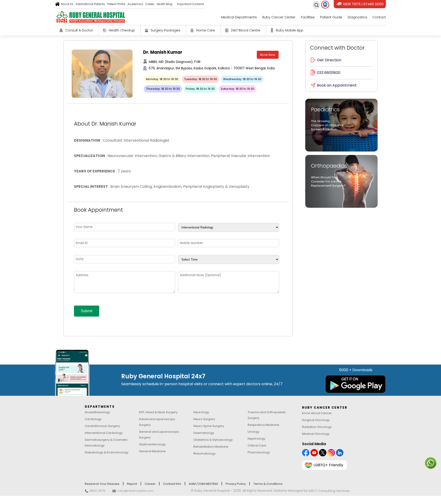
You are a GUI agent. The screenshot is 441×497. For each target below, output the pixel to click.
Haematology (203, 433)
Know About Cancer (317, 413)
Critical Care (257, 445)
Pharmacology (259, 452)
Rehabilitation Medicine (210, 446)
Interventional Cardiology (104, 433)
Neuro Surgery (204, 419)
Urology (253, 432)
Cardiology (93, 419)
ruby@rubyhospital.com (136, 491)
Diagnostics (357, 17)
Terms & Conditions (268, 484)
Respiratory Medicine (263, 425)
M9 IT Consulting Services (329, 491)
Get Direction (329, 60)
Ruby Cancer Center (278, 17)
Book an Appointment (337, 85)
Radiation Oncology (317, 427)
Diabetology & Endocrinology (106, 452)
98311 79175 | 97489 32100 (363, 4)
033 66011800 (328, 72)
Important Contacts (190, 4)
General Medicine (152, 451)
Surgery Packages (165, 30)
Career (149, 4)
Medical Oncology (315, 434)
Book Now (267, 55)
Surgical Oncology (316, 420)
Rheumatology (204, 453)
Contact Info (172, 484)
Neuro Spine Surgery (208, 426)
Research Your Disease (102, 484)
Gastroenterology (152, 444)
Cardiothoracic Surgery (102, 426)
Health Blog (164, 4)
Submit (86, 311)
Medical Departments (239, 17)
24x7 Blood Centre (245, 30)
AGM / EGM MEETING (203, 484)
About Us (67, 4)
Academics (135, 4)
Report (132, 484)
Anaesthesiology (97, 412)
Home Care (205, 30)
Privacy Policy (236, 484)
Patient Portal (116, 4)
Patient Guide (331, 17)
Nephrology (256, 438)
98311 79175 (97, 491)
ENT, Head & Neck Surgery (158, 412)
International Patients (90, 4)
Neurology (201, 412)
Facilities (308, 17)
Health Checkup (122, 30)
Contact (379, 17)
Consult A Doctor (79, 30)
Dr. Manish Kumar (162, 52)
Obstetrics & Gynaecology (213, 440)
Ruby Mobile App (289, 30)
